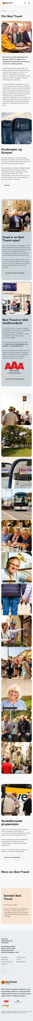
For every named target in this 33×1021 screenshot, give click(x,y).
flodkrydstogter (7, 168)
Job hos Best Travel (6, 962)
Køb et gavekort (21, 962)
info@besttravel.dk (7, 941)
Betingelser (4, 969)
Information (4, 959)
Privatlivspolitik (5, 971)
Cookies (3, 973)
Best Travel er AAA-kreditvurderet (16, 321)
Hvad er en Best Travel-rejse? (13, 239)
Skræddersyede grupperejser (11, 822)
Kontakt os (4, 964)
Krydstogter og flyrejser (11, 151)
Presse (18, 959)
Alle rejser (7, 185)
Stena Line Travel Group (22, 994)
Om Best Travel (20, 957)
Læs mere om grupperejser (12, 857)
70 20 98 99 (4, 942)
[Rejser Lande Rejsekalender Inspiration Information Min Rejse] (16, 3)
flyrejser (16, 168)
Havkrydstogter (5, 172)
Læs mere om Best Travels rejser (14, 273)
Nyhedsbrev (4, 957)
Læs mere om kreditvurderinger (14, 379)
